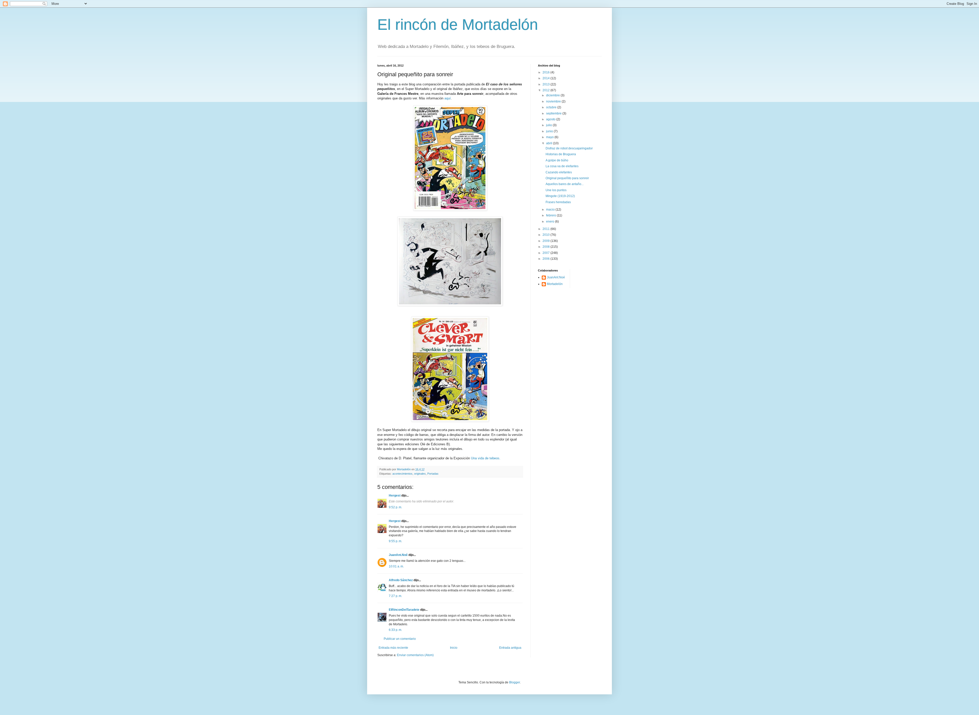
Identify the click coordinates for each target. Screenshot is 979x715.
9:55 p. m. (395, 541)
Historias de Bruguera (561, 154)
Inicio (453, 647)
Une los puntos (556, 190)
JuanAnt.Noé (398, 555)
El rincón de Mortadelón (457, 24)
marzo (551, 209)
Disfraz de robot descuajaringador (569, 148)
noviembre (554, 101)
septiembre (554, 113)
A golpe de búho (557, 160)
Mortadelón (555, 284)
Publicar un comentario (400, 639)
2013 (546, 84)
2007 (546, 253)
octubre (551, 107)
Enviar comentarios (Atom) (415, 655)
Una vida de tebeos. (485, 458)
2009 (546, 241)
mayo (550, 137)
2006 (546, 259)
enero (550, 221)
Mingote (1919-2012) (560, 196)
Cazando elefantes (559, 172)
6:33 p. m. (395, 630)
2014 (546, 78)
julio (549, 125)
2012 (546, 90)
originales (420, 473)
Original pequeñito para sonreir (567, 178)
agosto (551, 119)
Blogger (514, 682)
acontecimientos (402, 473)
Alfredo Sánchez (401, 580)
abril (549, 143)
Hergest (395, 495)
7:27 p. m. (395, 596)
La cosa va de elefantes (562, 166)
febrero (551, 215)
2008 (546, 247)
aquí (447, 98)
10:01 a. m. (396, 566)
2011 (546, 229)
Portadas (433, 473)
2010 (546, 235)
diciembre (553, 95)
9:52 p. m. (395, 507)
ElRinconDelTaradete (404, 610)
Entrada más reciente (393, 647)
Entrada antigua (510, 647)
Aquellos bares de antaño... (565, 184)
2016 (546, 72)
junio (550, 131)
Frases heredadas (558, 202)
